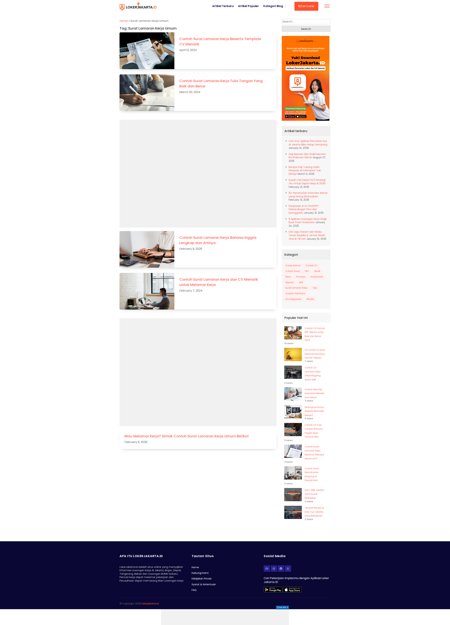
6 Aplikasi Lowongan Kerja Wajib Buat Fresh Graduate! (308, 220)
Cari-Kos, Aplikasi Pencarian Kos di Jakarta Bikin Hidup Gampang (308, 142)
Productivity (317, 276)
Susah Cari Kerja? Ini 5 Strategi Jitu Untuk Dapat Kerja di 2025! (307, 181)
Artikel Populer (248, 6)
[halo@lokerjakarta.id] (267, 568)
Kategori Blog (273, 6)
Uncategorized (293, 299)
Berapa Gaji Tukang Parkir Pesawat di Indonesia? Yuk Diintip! (305, 170)
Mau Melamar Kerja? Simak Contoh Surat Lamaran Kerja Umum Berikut (186, 436)
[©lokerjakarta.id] (274, 568)
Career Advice (292, 265)
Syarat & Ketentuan (204, 584)
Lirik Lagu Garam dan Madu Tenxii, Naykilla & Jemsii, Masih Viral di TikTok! (307, 235)
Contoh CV (311, 265)
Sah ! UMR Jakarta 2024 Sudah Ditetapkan (314, 494)
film (307, 271)
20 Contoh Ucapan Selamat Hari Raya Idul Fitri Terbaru (315, 353)
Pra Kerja (300, 276)
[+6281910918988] (288, 568)
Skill (301, 282)
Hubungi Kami (200, 573)
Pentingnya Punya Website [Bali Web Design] (314, 411)
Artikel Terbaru (223, 6)
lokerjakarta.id (150, 603)
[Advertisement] (225, 617)
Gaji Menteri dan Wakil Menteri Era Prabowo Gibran (307, 155)
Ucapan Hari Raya (295, 293)
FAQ (194, 590)
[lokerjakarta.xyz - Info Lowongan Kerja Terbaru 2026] (138, 6)
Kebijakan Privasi (201, 578)
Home (124, 21)
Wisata (310, 299)
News (288, 276)
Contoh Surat (292, 271)
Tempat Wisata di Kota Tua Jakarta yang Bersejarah (314, 511)
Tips (315, 287)
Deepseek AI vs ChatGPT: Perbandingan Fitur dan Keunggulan (304, 209)
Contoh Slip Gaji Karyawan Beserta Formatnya (314, 393)
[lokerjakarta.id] (281, 568)
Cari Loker (308, 6)
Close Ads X (282, 607)
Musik (317, 271)
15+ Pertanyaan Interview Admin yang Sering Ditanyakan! (308, 194)
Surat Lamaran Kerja (296, 287)
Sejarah (289, 282)
